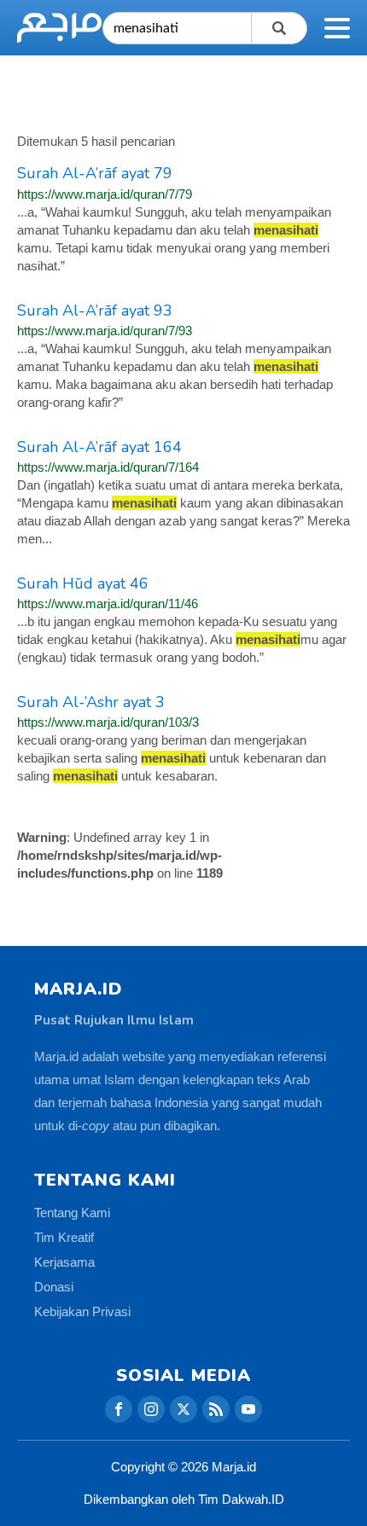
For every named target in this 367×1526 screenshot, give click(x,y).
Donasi (53, 1286)
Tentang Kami (72, 1212)
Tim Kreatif (64, 1237)
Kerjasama (64, 1262)
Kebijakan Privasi (82, 1311)
